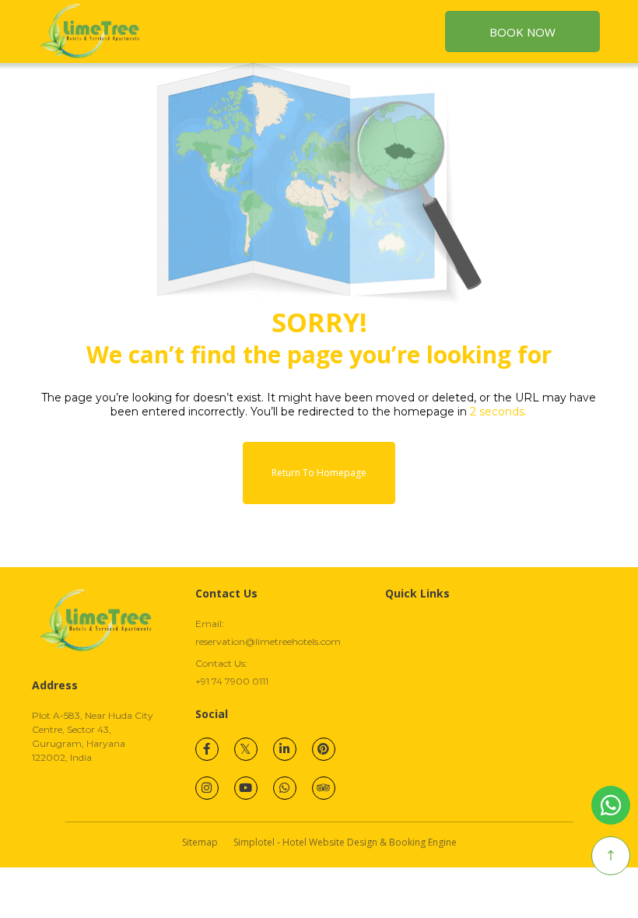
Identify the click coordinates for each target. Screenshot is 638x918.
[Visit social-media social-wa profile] (284, 788)
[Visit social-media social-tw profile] (246, 749)
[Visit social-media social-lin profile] (284, 749)
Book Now (522, 32)
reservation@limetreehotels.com (268, 641)
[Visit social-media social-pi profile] (323, 749)
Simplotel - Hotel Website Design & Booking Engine (345, 842)
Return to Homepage (319, 472)
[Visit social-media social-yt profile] (246, 788)
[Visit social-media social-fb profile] (207, 749)
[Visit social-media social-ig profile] (207, 788)
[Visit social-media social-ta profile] (323, 788)
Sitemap (200, 842)
